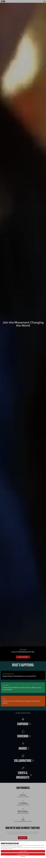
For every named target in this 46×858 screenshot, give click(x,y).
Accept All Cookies (23, 851)
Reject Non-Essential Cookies (23, 854)
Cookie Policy (23, 856)
